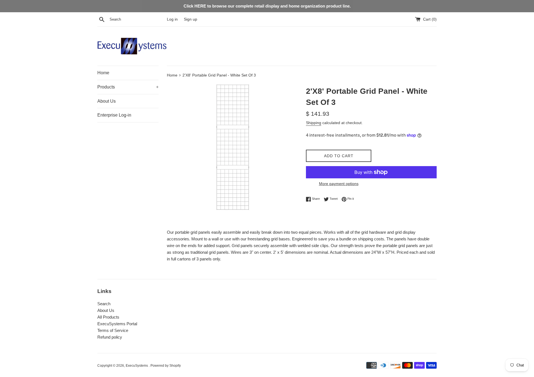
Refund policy (109, 337)
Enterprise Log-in (114, 115)
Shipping (313, 122)
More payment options (339, 183)
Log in (172, 19)
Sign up (190, 19)
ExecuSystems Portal (117, 323)
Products (128, 87)
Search (103, 303)
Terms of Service (112, 330)
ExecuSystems (137, 366)
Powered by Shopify (165, 366)
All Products (108, 317)
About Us (106, 101)
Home (103, 72)
